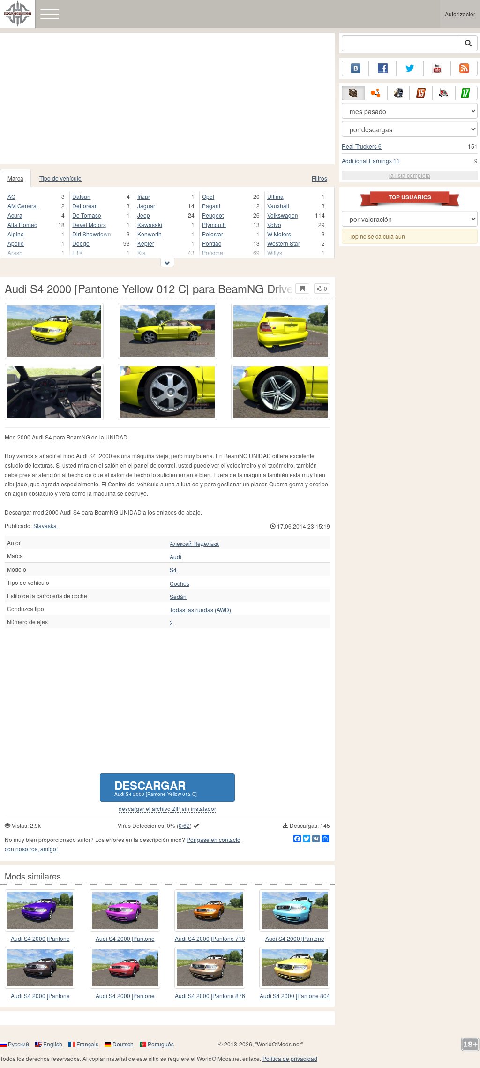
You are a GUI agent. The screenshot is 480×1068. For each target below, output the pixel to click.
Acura (15, 215)
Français (87, 1044)
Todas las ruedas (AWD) (200, 609)
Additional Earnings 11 (371, 161)
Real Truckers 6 (362, 146)
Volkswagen (282, 215)
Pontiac (211, 243)
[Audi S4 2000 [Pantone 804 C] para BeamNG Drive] (294, 968)
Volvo (274, 224)
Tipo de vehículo (60, 178)
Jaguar (146, 206)
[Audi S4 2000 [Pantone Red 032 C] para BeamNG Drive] (125, 968)
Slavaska (45, 526)
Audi (175, 556)
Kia (141, 253)
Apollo (16, 243)
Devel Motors (89, 224)
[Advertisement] (167, 98)
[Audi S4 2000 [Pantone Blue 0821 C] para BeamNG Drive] (294, 910)
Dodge (81, 243)
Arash (15, 253)
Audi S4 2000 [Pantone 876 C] (210, 996)
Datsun (81, 196)
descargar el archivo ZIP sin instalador (167, 808)
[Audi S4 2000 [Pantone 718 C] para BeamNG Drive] (209, 910)
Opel (208, 196)
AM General (23, 206)
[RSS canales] (464, 68)
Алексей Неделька (194, 543)
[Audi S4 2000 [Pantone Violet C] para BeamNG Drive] (40, 910)
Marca (15, 178)
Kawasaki (149, 224)
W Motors (279, 234)
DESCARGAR (155, 787)
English (52, 1044)
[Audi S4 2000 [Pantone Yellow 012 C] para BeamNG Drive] (54, 331)
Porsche (212, 253)
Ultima (275, 196)
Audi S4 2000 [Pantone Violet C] (40, 938)
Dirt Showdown (91, 234)
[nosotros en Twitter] (409, 68)
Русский (18, 1044)
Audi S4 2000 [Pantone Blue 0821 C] (294, 938)
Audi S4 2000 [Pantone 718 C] (210, 938)
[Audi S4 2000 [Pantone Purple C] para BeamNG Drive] (125, 910)
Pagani (211, 206)
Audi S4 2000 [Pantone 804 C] (295, 996)
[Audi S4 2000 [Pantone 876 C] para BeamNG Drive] (209, 968)
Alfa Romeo (23, 224)
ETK (77, 253)
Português (161, 1044)
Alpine (16, 234)
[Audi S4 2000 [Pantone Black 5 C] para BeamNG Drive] (40, 968)
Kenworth (149, 234)
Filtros (319, 178)
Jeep (143, 215)
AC (11, 196)
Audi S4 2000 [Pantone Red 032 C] (125, 996)
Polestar (212, 234)
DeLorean (85, 206)
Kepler (145, 243)
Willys (274, 253)
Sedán (178, 596)
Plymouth (214, 224)
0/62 (184, 825)
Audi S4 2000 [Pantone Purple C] (125, 938)
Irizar (143, 196)
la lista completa (409, 175)
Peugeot (213, 215)
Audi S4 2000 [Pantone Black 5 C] (40, 996)
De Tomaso (86, 215)
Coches (179, 583)
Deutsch (123, 1044)
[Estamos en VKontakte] (355, 68)
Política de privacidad (289, 1058)
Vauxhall (278, 206)
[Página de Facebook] (382, 68)
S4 (173, 570)
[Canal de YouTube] (436, 68)
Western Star (283, 243)
